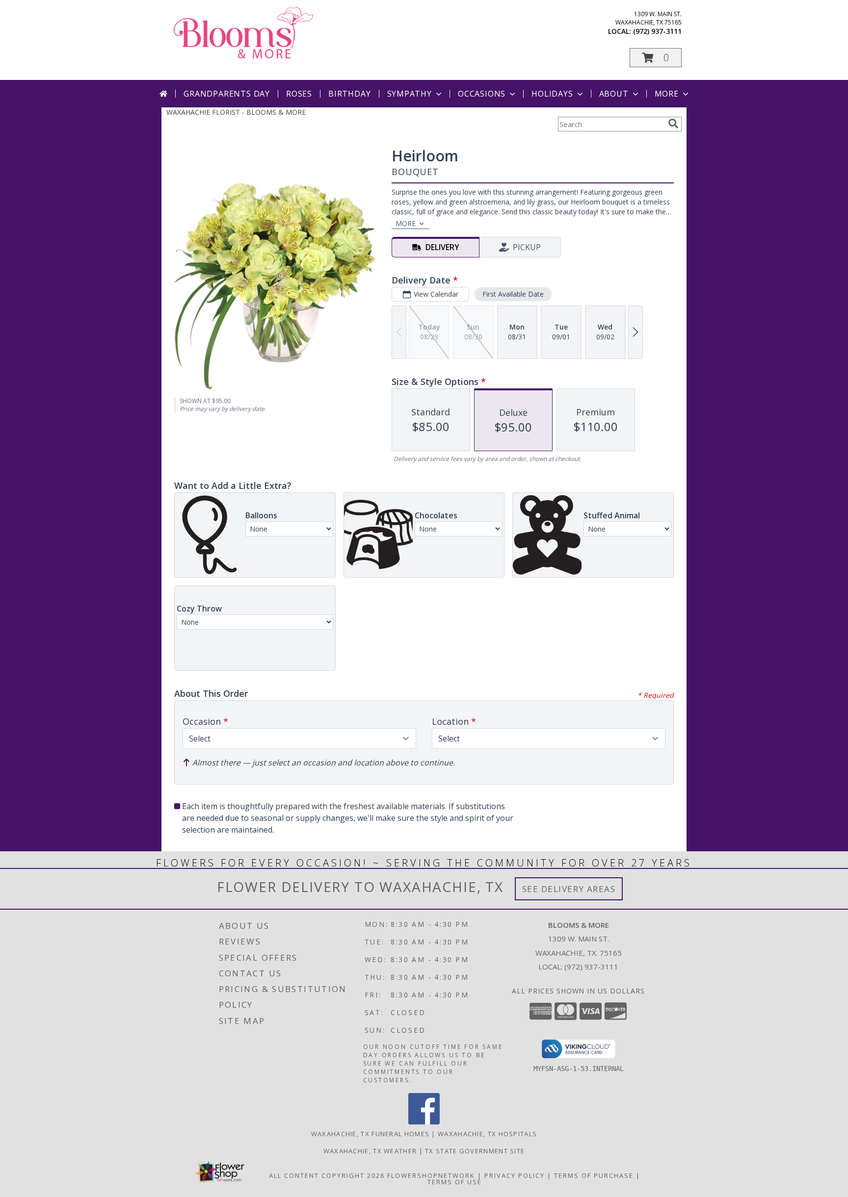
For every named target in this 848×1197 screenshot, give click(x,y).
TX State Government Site (475, 1150)
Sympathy (409, 93)
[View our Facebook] (424, 1121)
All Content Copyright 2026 (327, 1175)
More (667, 93)
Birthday (349, 93)
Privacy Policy (514, 1175)
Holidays (552, 93)
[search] (673, 123)
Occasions (481, 93)
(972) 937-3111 (657, 31)
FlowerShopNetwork (431, 1175)
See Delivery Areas (569, 888)
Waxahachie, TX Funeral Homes (370, 1133)
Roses (299, 93)
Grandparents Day (227, 93)
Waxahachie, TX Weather (370, 1150)
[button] (656, 57)
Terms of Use (454, 1181)
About (614, 93)
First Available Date (513, 294)
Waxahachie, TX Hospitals (487, 1133)
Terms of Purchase (594, 1175)
